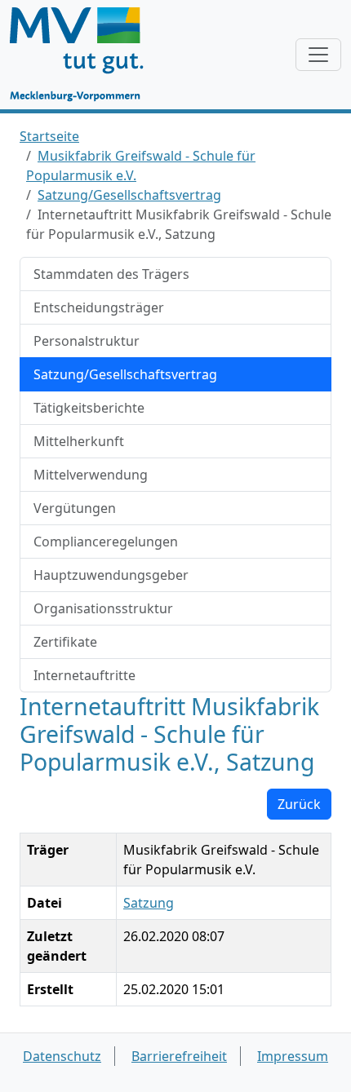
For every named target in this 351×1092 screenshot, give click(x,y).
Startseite (49, 136)
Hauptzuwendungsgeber (111, 575)
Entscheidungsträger (98, 307)
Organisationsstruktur (103, 608)
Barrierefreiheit (179, 1056)
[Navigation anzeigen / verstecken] (318, 54)
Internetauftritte (84, 675)
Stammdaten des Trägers (111, 274)
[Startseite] (84, 54)
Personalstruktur (86, 341)
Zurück (299, 804)
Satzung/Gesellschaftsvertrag (129, 195)
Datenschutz (62, 1056)
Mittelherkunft (78, 441)
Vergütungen (74, 508)
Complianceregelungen (105, 541)
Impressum (292, 1056)
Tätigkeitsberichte (88, 408)
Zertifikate (65, 642)
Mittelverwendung (90, 475)
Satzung (148, 903)
